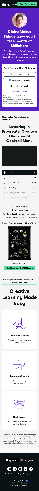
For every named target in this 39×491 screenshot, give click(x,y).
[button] (27, 4)
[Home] (6, 4)
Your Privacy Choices (18, 481)
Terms (32, 474)
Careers (13, 474)
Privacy (25, 474)
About (7, 474)
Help (19, 474)
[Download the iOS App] (12, 460)
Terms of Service (28, 96)
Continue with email (19, 91)
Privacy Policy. (29, 103)
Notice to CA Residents (19, 483)
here (32, 443)
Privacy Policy (7, 97)
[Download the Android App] (27, 460)
